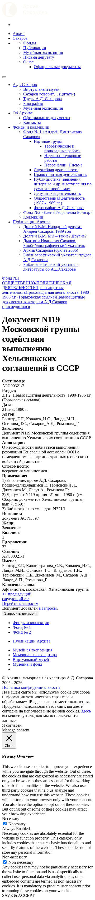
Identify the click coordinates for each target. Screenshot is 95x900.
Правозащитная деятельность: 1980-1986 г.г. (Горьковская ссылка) (46, 294)
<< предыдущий (16, 594)
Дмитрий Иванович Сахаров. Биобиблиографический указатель (54, 243)
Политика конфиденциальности (31, 687)
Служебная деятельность (56, 170)
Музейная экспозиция (43, 52)
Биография (33, 103)
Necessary (17, 824)
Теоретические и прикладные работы (62, 148)
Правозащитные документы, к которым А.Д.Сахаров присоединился (43, 302)
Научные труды (48, 141)
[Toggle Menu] (4, 77)
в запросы (48, 608)
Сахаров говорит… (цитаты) (49, 94)
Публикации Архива (31, 222)
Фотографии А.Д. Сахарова (59, 207)
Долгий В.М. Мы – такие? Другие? (55, 236)
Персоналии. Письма (63, 165)
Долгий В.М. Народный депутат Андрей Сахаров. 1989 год (52, 229)
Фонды (29, 43)
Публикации (34, 47)
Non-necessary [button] (14, 857)
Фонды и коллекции (31, 127)
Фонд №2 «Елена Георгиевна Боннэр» (57, 212)
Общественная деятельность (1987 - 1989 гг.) (59, 200)
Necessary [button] (10, 818)
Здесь (86, 711)
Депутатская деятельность (57, 193)
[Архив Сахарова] (25, 15)
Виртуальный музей (41, 89)
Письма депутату (38, 57)
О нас (28, 62)
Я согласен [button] (12, 725)
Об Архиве (23, 113)
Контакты (32, 122)
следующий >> (15, 598)
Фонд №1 (10, 278)
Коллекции (33, 217)
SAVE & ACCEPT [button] (18, 895)
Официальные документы (57, 66)
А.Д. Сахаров (25, 84)
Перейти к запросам (20, 603)
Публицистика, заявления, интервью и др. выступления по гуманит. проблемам (63, 184)
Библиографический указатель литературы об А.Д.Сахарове (50, 266)
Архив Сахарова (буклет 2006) (50, 250)
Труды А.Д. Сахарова (42, 99)
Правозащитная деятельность (60, 174)
